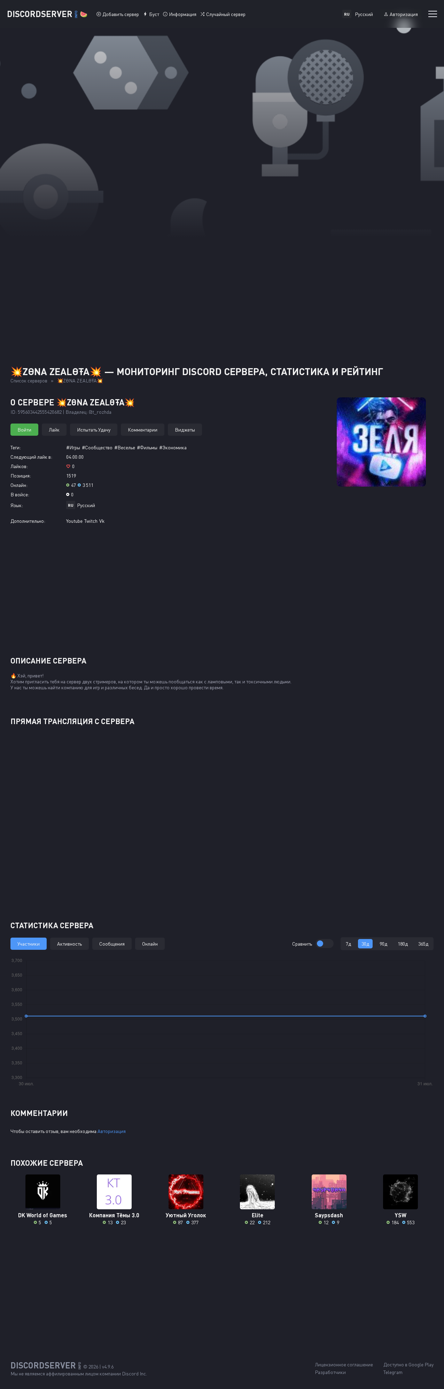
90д (383, 944)
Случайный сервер (226, 14)
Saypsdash (329, 1215)
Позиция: (20, 476)
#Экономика (173, 447)
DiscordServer (47, 14)
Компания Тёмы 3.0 (114, 1215)
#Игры (73, 447)
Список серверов (28, 380)
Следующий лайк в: (31, 457)
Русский (86, 505)
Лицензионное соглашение (344, 1364)
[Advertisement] (222, 289)
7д (348, 944)
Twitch (91, 521)
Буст (154, 14)
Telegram (393, 1372)
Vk (101, 521)
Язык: (16, 505)
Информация (182, 14)
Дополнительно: (27, 521)
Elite (257, 1215)
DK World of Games (42, 1215)
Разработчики (330, 1372)
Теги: (15, 447)
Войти (24, 430)
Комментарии (142, 430)
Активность (69, 944)
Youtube (74, 521)
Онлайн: (19, 485)
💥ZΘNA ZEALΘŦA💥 (80, 380)
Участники (28, 944)
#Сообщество (97, 447)
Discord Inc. (134, 1373)
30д (365, 944)
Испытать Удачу (93, 430)
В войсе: (19, 494)
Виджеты (185, 430)
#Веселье (124, 447)
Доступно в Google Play (408, 1364)
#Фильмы (147, 447)
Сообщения (112, 944)
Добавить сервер (120, 14)
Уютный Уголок (186, 1215)
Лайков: (19, 466)
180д (403, 944)
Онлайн (150, 944)
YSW (400, 1215)
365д (423, 944)
